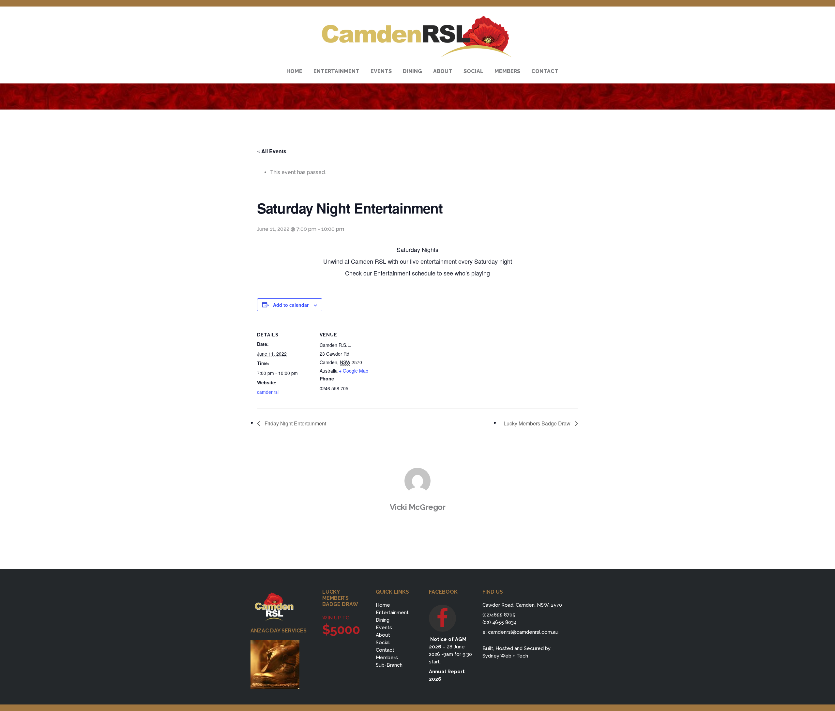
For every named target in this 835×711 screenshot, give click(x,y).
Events (384, 627)
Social (383, 642)
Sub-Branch (389, 665)
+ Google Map (353, 370)
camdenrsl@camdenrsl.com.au (523, 632)
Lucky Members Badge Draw (538, 423)
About (383, 635)
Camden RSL (417, 37)
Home (383, 605)
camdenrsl (268, 392)
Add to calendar (291, 305)
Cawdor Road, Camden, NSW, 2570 (522, 605)
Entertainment (392, 612)
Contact (385, 650)
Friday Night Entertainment (294, 423)
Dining (382, 620)
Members (387, 657)
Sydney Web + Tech (505, 656)
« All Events (271, 151)
